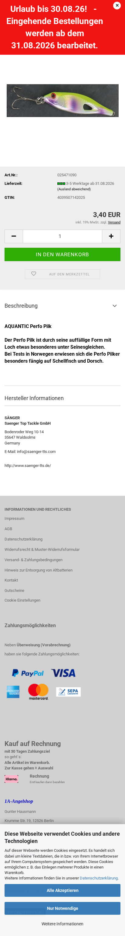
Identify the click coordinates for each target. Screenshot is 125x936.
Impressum (14, 518)
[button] (14, 236)
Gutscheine (14, 590)
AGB (8, 529)
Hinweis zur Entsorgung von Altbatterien (39, 570)
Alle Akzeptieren (63, 890)
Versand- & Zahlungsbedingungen (33, 560)
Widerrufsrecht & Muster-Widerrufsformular (42, 549)
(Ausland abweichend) (74, 189)
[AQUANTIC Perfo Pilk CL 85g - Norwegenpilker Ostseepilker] (63, 87)
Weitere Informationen (62, 923)
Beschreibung (21, 305)
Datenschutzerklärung (99, 878)
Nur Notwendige (62, 908)
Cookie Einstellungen (22, 600)
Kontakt (11, 580)
